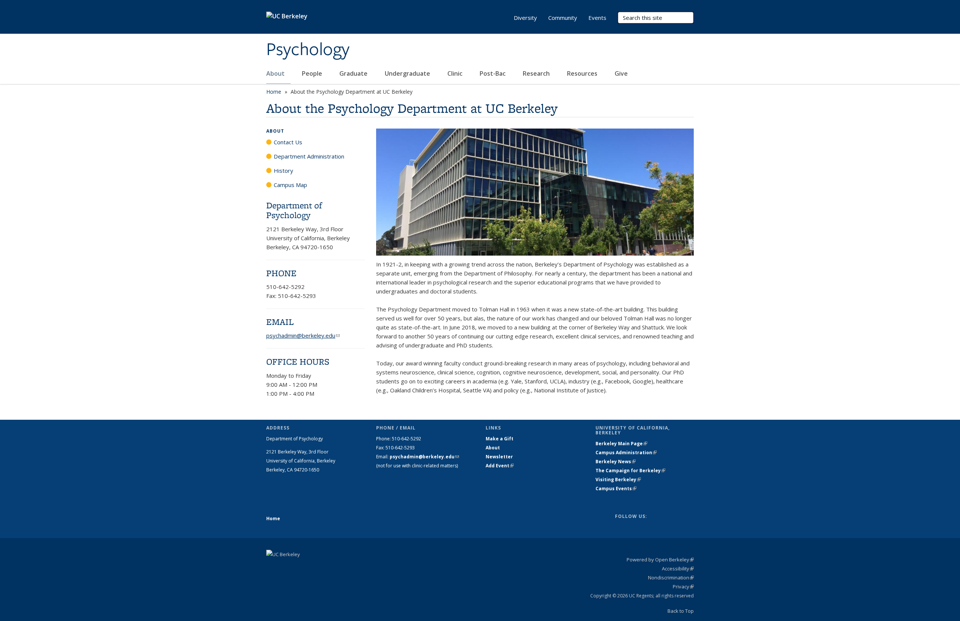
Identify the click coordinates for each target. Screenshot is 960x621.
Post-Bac (493, 73)
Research (537, 73)
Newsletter (499, 456)
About (276, 73)
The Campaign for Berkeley (630, 470)
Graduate (354, 73)
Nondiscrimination (671, 577)
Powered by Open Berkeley (660, 559)
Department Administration (309, 156)
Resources (583, 73)
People (313, 73)
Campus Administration (626, 452)
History (283, 170)
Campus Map (290, 185)
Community (562, 17)
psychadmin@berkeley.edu (303, 335)
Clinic (455, 73)
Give (622, 73)
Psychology (308, 50)
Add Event (500, 465)
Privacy (683, 586)
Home (273, 91)
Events (597, 17)
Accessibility (678, 568)
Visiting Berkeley (618, 479)
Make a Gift (499, 438)
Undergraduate (408, 73)
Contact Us (288, 142)
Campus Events (616, 488)
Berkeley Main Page (621, 443)
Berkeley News (616, 461)
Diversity (525, 17)
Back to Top (681, 611)
